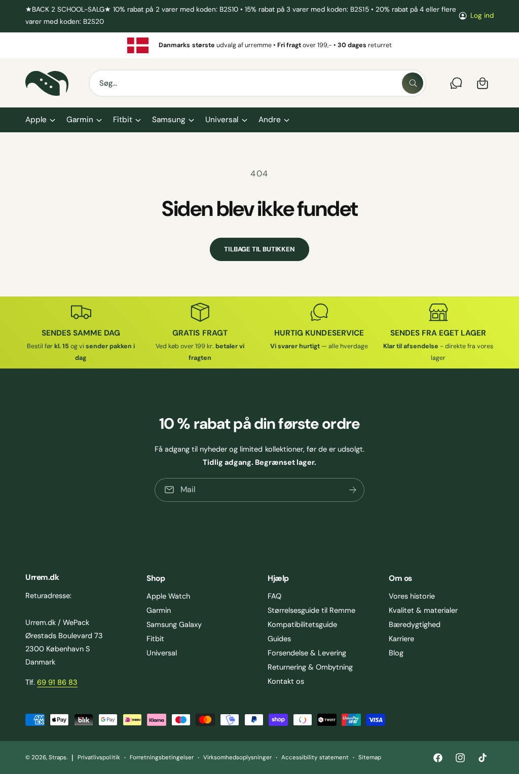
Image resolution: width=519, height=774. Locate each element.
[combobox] (257, 83)
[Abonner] (353, 490)
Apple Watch (168, 596)
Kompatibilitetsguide (302, 624)
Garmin (158, 610)
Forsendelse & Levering (307, 652)
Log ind (482, 15)
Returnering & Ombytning (310, 667)
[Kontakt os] (456, 83)
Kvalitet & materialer (423, 610)
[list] (259, 46)
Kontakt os (286, 681)
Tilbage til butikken (259, 249)
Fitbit (155, 638)
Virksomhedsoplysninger (237, 757)
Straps (57, 757)
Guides (279, 638)
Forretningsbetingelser (162, 757)
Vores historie (412, 596)
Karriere (401, 638)
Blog (396, 652)
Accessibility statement (314, 757)
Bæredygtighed (414, 624)
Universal (161, 652)
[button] (39, 119)
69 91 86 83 (57, 682)
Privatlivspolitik (99, 757)
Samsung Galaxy (174, 624)
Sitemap (369, 757)
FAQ (274, 596)
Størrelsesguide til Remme (311, 610)
